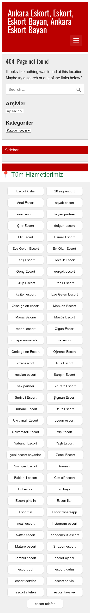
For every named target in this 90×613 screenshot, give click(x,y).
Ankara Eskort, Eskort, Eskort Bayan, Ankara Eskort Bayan (40, 21)
